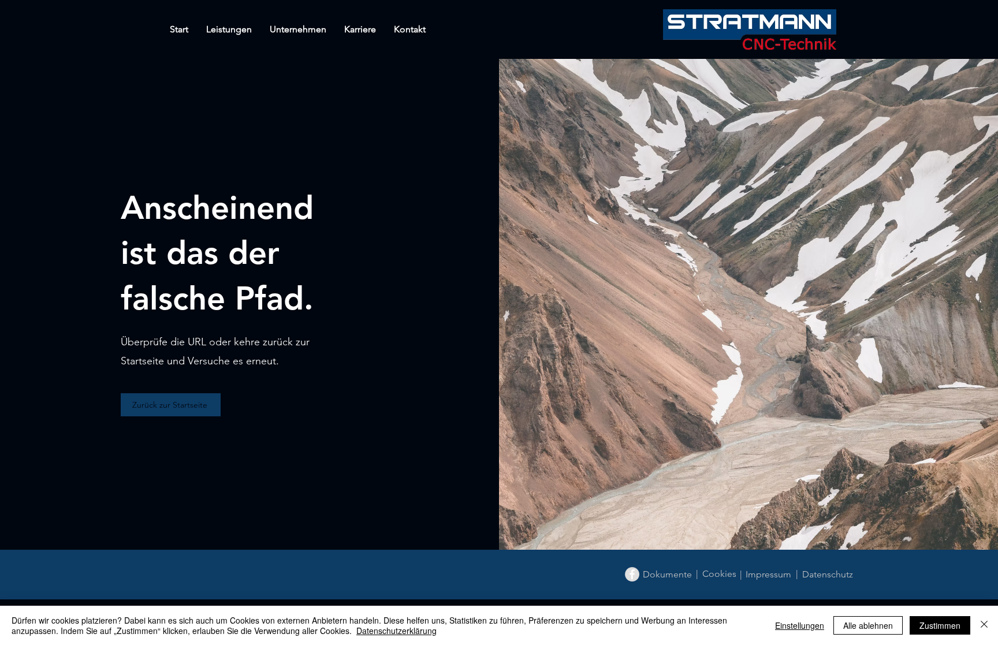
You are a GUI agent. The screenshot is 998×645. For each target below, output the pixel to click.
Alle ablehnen (868, 625)
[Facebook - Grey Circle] (632, 574)
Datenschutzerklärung (396, 630)
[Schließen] (984, 625)
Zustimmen (939, 625)
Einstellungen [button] (799, 625)
